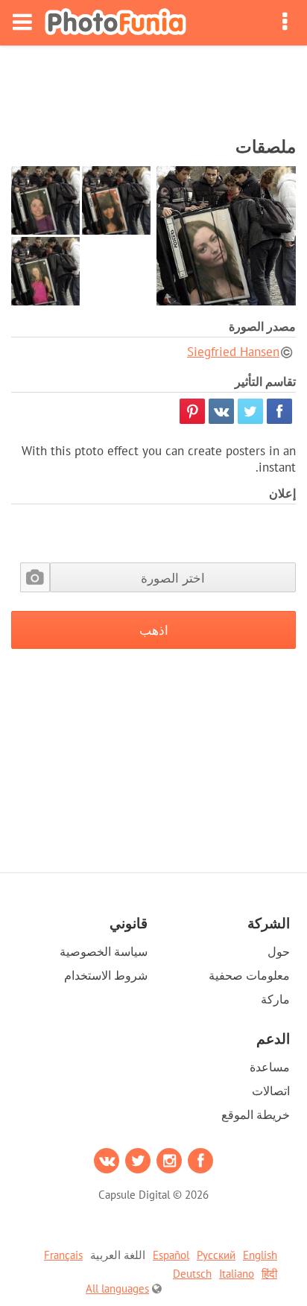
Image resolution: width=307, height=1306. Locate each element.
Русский (216, 1255)
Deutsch (192, 1274)
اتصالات (271, 1090)
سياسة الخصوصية (104, 951)
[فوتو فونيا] (115, 22)
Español (171, 1255)
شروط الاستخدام (106, 975)
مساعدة (270, 1066)
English (260, 1255)
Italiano (236, 1274)
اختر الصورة (173, 577)
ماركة (275, 999)
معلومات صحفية (249, 975)
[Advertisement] (153, 86)
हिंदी (269, 1274)
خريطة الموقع (255, 1114)
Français (63, 1255)
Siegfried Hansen (233, 351)
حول (279, 951)
